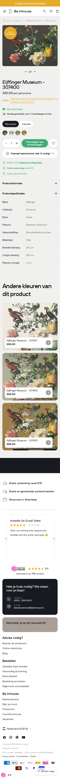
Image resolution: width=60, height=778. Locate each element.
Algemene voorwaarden (15, 686)
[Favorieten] (51, 11)
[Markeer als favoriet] (53, 143)
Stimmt (15, 748)
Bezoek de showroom (14, 643)
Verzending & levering (14, 671)
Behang (18, 20)
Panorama (10, 124)
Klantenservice (10, 699)
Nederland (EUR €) (17, 728)
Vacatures (7, 719)
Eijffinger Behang (33, 20)
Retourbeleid (9, 676)
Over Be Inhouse (11, 714)
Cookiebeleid (22, 756)
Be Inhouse (23, 744)
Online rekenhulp (12, 648)
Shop (9, 20)
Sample (26, 124)
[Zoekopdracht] (45, 11)
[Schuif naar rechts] (34, 71)
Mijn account (9, 704)
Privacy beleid (8, 756)
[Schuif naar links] (25, 71)
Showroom (8, 709)
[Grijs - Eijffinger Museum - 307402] (17, 132)
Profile (33, 756)
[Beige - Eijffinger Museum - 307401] (11, 132)
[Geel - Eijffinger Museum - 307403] (24, 132)
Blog (5, 653)
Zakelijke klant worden (15, 666)
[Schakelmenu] (4, 11)
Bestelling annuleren (13, 681)
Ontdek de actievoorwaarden (30, 3)
